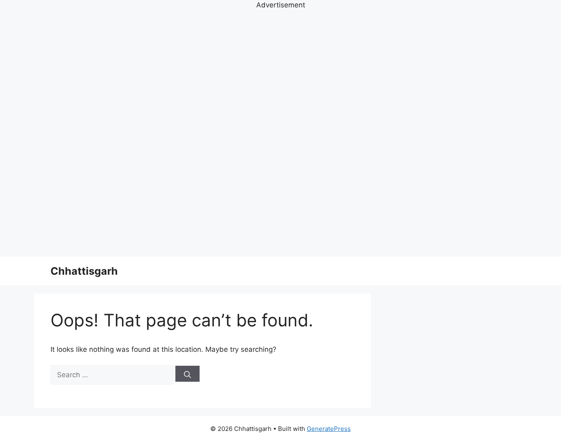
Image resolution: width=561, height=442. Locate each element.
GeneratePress (329, 429)
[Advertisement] (280, 134)
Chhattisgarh (84, 271)
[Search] (187, 374)
